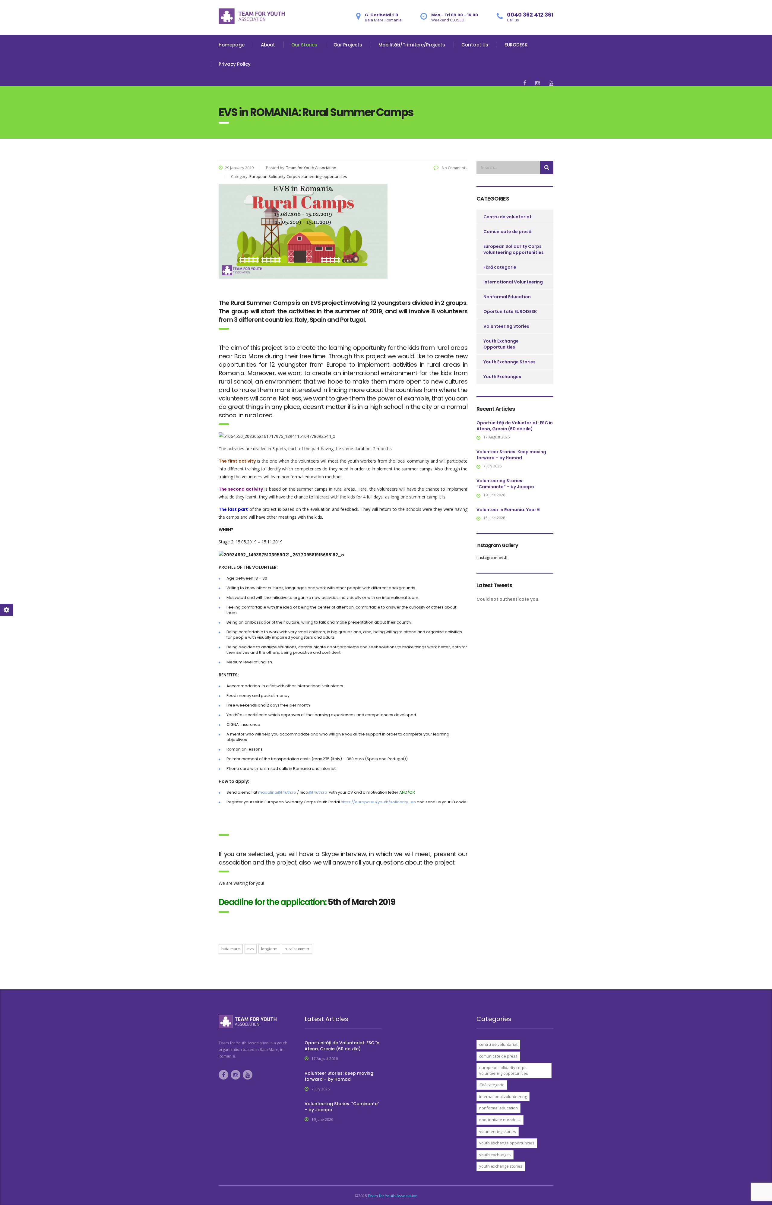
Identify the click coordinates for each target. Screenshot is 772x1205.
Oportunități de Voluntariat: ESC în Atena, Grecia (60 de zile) (514, 426)
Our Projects (348, 45)
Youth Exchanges (502, 377)
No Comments (454, 167)
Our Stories (304, 45)
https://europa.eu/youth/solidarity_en (378, 802)
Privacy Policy (235, 64)
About (268, 45)
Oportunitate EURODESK (510, 311)
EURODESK (516, 45)
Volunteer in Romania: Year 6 (508, 510)
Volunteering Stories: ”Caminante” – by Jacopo (505, 484)
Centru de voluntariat (507, 217)
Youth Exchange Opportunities (501, 344)
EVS (250, 948)
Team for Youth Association (393, 1195)
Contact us (474, 45)
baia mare (230, 948)
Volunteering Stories (506, 326)
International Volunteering (513, 282)
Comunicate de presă (507, 232)
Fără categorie (499, 267)
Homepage (232, 45)
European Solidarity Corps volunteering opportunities (513, 249)
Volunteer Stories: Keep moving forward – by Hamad (511, 455)
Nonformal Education (507, 297)
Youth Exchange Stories (509, 362)
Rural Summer (297, 948)
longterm (269, 948)
